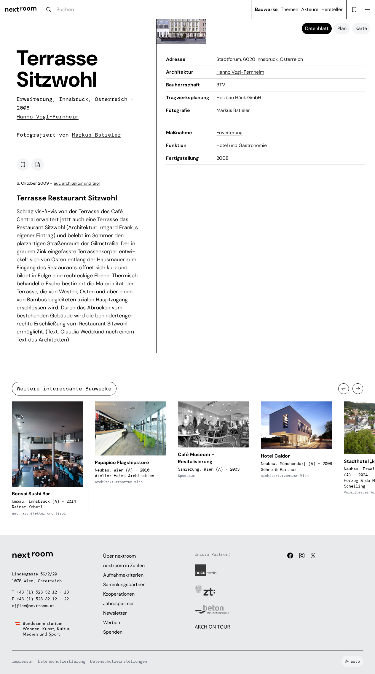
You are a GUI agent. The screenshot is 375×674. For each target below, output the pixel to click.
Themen (289, 9)
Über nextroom (119, 556)
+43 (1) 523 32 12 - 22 (43, 599)
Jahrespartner (118, 603)
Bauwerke (266, 9)
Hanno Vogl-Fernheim (48, 116)
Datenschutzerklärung (61, 661)
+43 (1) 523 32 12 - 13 (43, 592)
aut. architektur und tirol (77, 183)
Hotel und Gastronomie (241, 145)
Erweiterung (229, 132)
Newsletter (115, 613)
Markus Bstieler (96, 134)
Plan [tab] (342, 28)
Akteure (309, 9)
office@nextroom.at (33, 605)
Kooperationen (119, 594)
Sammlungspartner (124, 584)
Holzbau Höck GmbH (238, 97)
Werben (111, 622)
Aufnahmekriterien (123, 575)
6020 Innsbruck (260, 59)
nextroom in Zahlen (124, 565)
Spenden (112, 632)
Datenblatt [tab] (316, 28)
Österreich (291, 59)
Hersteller (332, 9)
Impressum (22, 661)
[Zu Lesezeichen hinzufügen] (23, 164)
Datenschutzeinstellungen (118, 661)
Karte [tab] (361, 28)
